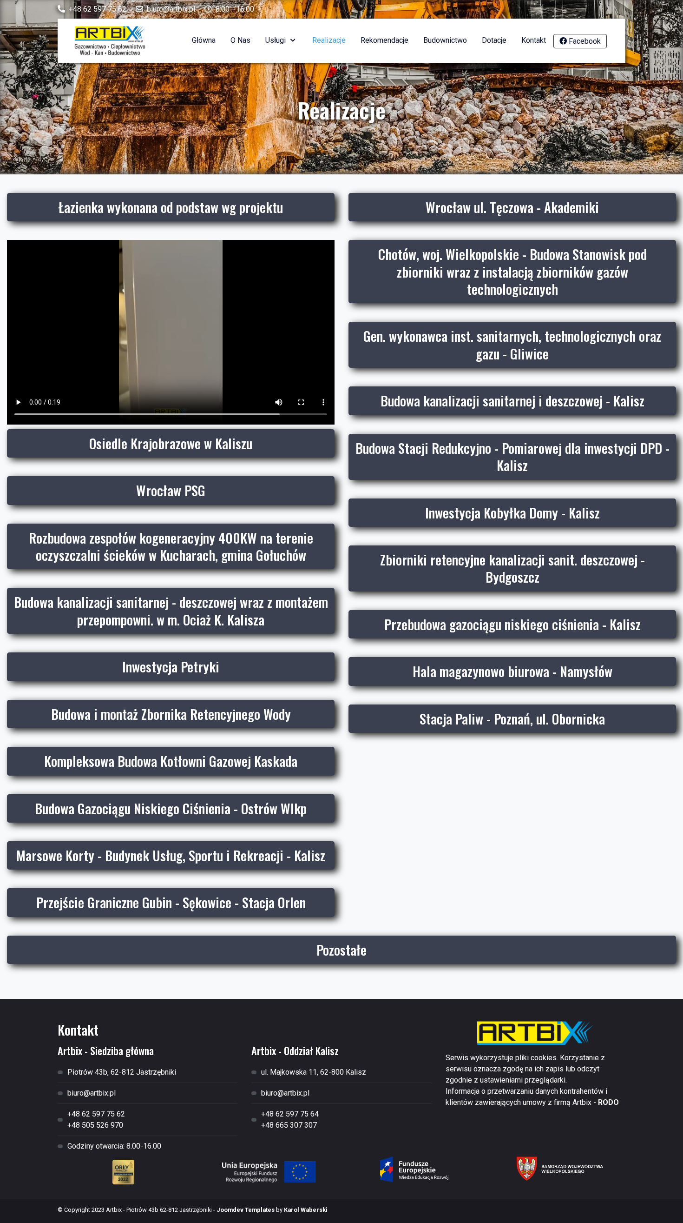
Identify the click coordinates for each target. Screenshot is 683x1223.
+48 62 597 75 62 (97, 9)
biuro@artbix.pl (171, 9)
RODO (608, 1102)
